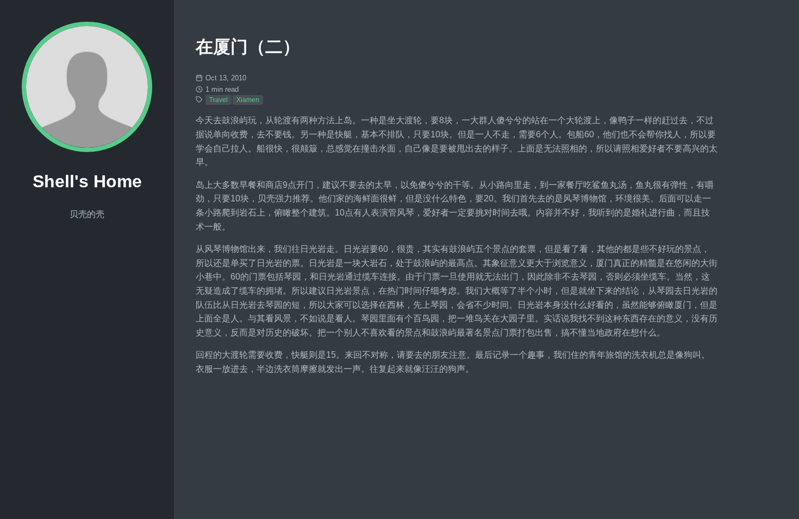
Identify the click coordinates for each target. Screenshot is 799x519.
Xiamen (247, 100)
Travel (218, 100)
